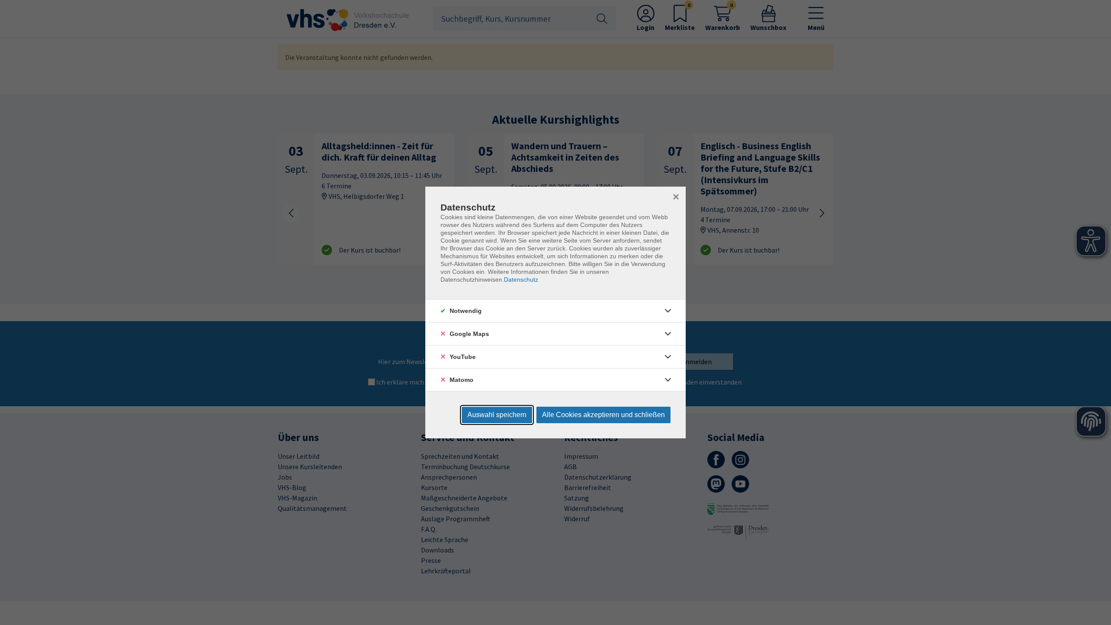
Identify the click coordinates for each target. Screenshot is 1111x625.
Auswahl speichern (496, 414)
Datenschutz (521, 279)
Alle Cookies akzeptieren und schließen (603, 414)
